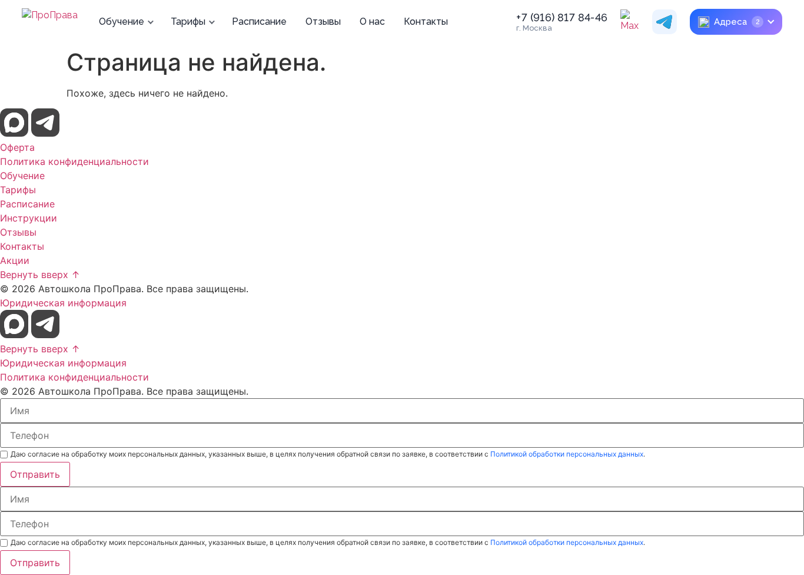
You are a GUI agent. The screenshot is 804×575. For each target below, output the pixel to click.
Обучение (121, 21)
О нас (372, 21)
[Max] (632, 21)
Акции (14, 260)
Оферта (17, 147)
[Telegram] (664, 21)
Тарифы (188, 21)
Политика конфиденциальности (74, 161)
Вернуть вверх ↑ (40, 274)
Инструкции (28, 218)
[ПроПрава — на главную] (50, 21)
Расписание (259, 21)
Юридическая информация (63, 303)
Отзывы (323, 21)
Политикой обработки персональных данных (566, 454)
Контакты (426, 21)
